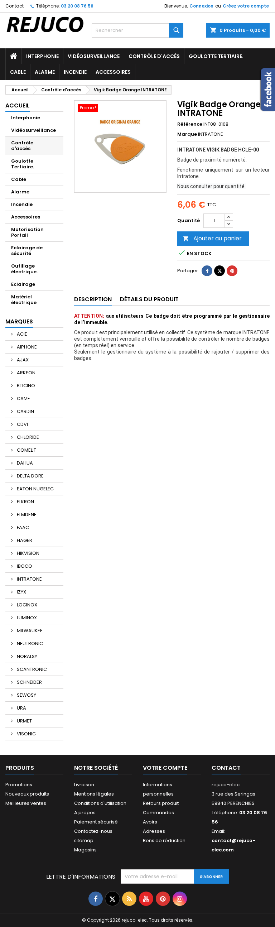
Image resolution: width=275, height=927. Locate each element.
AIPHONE (26, 347)
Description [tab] (93, 299)
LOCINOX (26, 604)
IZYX (21, 592)
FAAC (22, 527)
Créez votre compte (246, 6)
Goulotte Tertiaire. (216, 56)
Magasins (85, 849)
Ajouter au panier (212, 238)
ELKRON (25, 501)
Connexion (201, 6)
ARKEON (25, 372)
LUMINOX (26, 617)
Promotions (18, 784)
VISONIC (26, 733)
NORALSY (26, 656)
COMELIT (26, 450)
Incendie (75, 72)
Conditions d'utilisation (100, 803)
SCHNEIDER (29, 682)
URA (21, 708)
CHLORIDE (27, 437)
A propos (85, 812)
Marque (187, 134)
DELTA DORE (30, 475)
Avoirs (150, 821)
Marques (19, 321)
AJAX (22, 359)
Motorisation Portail (27, 232)
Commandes (158, 812)
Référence (189, 124)
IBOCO (24, 566)
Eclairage (23, 284)
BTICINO (25, 385)
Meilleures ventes (25, 803)
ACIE (21, 334)
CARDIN (25, 411)
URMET (24, 720)
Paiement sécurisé (96, 821)
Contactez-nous (93, 831)
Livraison (84, 784)
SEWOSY (26, 695)
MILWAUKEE (29, 630)
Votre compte (165, 768)
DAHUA (24, 463)
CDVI (22, 424)
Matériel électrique (24, 299)
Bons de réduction (164, 840)
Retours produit (161, 803)
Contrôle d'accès (154, 56)
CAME (23, 398)
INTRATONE (29, 579)
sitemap (83, 840)
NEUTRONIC (29, 643)
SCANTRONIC (31, 669)
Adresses (154, 831)
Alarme (45, 72)
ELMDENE (26, 514)
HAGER (24, 540)
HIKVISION (27, 553)
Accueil (17, 105)
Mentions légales (94, 794)
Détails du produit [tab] (149, 299)
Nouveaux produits (27, 794)
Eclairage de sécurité (27, 250)
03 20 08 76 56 (77, 6)
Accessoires (113, 72)
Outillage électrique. (24, 269)
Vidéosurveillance (94, 56)
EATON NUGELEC (35, 488)
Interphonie (42, 56)
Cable (18, 72)
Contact (14, 6)
